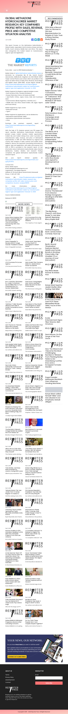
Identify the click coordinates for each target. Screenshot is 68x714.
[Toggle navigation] (6, 10)
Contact (8, 682)
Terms (7, 675)
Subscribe (49, 683)
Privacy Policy (9, 677)
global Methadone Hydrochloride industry (28, 73)
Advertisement (10, 680)
